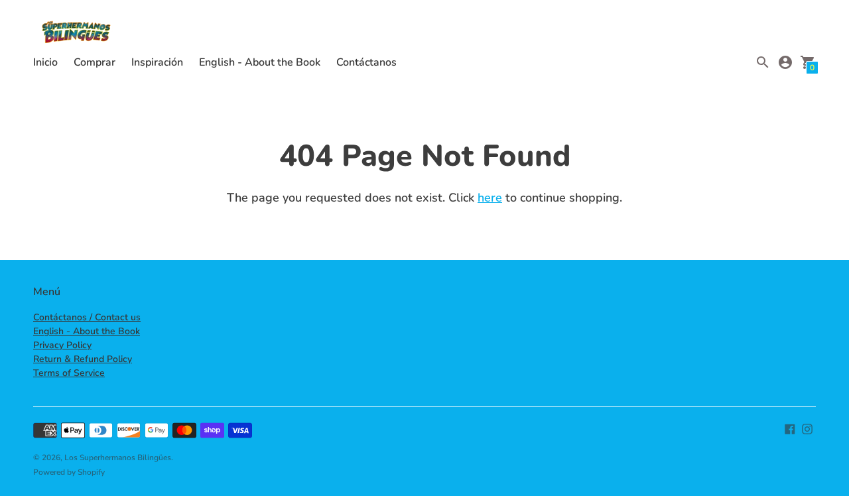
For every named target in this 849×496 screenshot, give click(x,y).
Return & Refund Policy (82, 359)
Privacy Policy (62, 345)
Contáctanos (366, 62)
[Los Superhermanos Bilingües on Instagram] (807, 428)
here (490, 198)
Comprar (94, 62)
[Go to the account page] (785, 62)
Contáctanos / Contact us (87, 317)
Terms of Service (69, 373)
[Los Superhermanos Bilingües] (76, 34)
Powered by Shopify (69, 472)
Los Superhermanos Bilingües (117, 457)
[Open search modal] (763, 62)
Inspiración (157, 62)
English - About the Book (259, 62)
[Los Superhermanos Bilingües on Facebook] (790, 428)
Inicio (45, 62)
